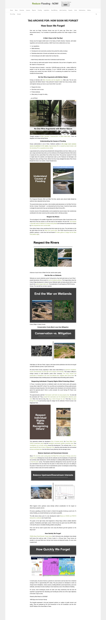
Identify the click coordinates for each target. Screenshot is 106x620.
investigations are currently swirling (38, 445)
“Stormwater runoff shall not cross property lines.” (57, 395)
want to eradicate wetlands (55, 280)
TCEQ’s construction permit (37, 443)
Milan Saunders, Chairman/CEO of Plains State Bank (55, 136)
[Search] (96, 14)
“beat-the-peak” (35, 462)
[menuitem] (11, 10)
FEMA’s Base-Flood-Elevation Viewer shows (41, 536)
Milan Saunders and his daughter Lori (52, 80)
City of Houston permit (57, 441)
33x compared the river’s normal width (40, 225)
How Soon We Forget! (53, 25)
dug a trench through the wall (57, 399)
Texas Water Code (71, 441)
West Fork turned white (51, 230)
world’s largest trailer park (42, 284)
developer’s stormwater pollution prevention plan (61, 443)
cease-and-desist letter (36, 449)
